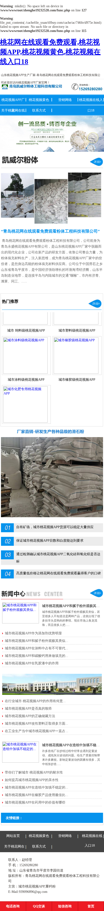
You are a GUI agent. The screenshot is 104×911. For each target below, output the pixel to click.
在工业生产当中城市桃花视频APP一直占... (36, 731)
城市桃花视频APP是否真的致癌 (28, 708)
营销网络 (65, 100)
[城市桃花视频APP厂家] (52, 134)
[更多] (96, 166)
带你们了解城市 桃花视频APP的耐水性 (34, 772)
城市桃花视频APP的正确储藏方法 (30, 716)
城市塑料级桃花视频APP (77, 324)
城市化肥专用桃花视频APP (26, 422)
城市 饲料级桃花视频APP (26, 324)
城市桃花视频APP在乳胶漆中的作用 (32, 663)
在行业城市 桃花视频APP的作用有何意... (35, 701)
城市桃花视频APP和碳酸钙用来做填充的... (36, 656)
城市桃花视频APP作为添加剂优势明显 (33, 633)
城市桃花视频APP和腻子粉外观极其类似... (36, 641)
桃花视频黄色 (39, 100)
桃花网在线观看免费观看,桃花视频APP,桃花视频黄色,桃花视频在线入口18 (50, 51)
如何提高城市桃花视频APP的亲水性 (32, 780)
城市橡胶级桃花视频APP (77, 373)
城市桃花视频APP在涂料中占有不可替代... (36, 648)
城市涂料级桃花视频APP (26, 373)
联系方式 (39, 110)
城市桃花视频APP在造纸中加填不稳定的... (36, 787)
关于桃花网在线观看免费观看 (13, 856)
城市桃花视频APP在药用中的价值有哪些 (35, 802)
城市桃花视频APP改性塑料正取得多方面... (36, 723)
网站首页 (13, 836)
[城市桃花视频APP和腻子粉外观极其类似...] (20, 622)
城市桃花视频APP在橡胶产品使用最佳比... (36, 795)
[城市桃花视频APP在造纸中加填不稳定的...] (20, 761)
